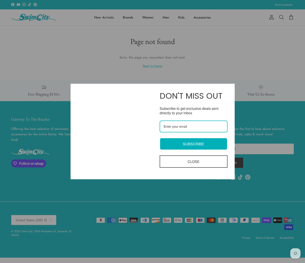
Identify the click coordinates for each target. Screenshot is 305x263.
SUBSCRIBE (193, 143)
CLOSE (194, 161)
